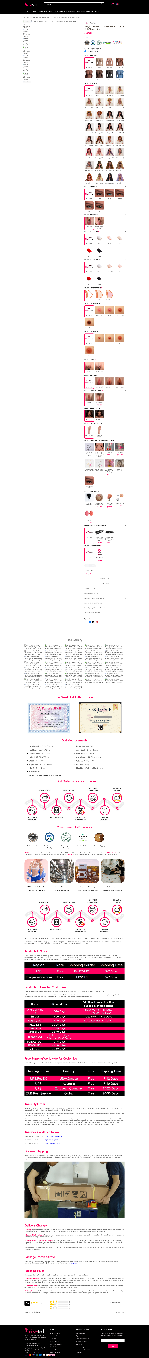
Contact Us (79, 1352)
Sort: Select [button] (119, 1313)
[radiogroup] (35, 1302)
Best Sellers (53, 1338)
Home (24, 17)
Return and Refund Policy (82, 1338)
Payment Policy (80, 1347)
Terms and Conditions (81, 1341)
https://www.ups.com (51, 1140)
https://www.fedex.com (54, 1136)
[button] (27, 21)
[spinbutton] (90, 565)
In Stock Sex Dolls (54, 1341)
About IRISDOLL (80, 1333)
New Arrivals (53, 1336)
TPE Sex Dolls (38, 17)
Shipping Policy (80, 1336)
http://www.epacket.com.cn (51, 1143)
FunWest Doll (94, 23)
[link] (24, 17)
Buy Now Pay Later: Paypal (83, 1349)
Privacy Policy (79, 1344)
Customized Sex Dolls (55, 1344)
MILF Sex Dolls (54, 1349)
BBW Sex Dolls (54, 1347)
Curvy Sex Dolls (45, 17)
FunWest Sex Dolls (55, 1352)
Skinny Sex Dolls (30, 17)
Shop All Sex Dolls (55, 1333)
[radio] (105, 48)
